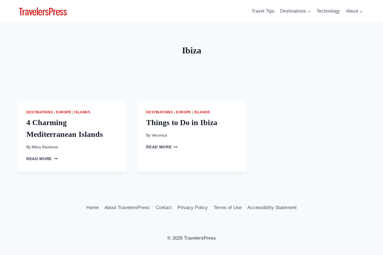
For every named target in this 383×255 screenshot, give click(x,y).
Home (92, 207)
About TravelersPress (127, 207)
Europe (63, 112)
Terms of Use (228, 207)
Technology (328, 11)
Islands (82, 112)
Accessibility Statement (272, 207)
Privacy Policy (192, 207)
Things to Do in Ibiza (181, 122)
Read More (42, 159)
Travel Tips (263, 11)
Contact (164, 207)
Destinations (39, 112)
